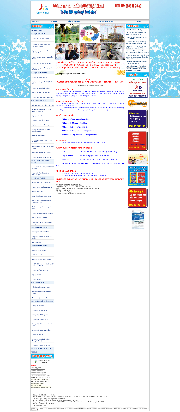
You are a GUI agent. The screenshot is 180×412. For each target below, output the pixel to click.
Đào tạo (33, 380)
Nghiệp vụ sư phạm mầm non (38, 374)
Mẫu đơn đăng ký (74, 21)
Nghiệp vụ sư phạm (36, 367)
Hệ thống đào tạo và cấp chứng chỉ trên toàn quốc (43, 408)
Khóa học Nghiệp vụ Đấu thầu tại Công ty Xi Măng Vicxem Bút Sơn (136, 42)
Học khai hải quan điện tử (40, 381)
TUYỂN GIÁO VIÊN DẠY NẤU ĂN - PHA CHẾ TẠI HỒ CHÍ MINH (137, 69)
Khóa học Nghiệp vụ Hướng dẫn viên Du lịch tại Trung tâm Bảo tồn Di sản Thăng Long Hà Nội (137, 57)
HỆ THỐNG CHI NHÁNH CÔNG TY (137, 66)
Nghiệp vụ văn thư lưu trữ (40, 377)
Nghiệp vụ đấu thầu (37, 383)
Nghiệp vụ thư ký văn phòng (41, 387)
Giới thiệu (53, 21)
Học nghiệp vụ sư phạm (37, 370)
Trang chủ (35, 21)
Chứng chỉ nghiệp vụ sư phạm (38, 372)
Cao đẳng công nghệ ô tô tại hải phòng (102, 408)
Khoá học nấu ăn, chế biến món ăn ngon (67, 408)
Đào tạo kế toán (36, 385)
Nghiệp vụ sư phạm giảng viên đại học (40, 375)
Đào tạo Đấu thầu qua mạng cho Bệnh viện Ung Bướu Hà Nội (136, 33)
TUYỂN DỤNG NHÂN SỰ (134, 30)
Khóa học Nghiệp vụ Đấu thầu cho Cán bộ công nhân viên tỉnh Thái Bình (137, 51)
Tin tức (138, 21)
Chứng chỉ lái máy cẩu (85, 408)
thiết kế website (42, 380)
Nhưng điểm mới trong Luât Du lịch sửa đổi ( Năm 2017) (136, 62)
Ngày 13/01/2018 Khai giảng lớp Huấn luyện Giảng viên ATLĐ (136, 47)
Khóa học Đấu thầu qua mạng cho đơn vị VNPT (136, 38)
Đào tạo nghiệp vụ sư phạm (38, 369)
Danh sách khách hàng (105, 21)
